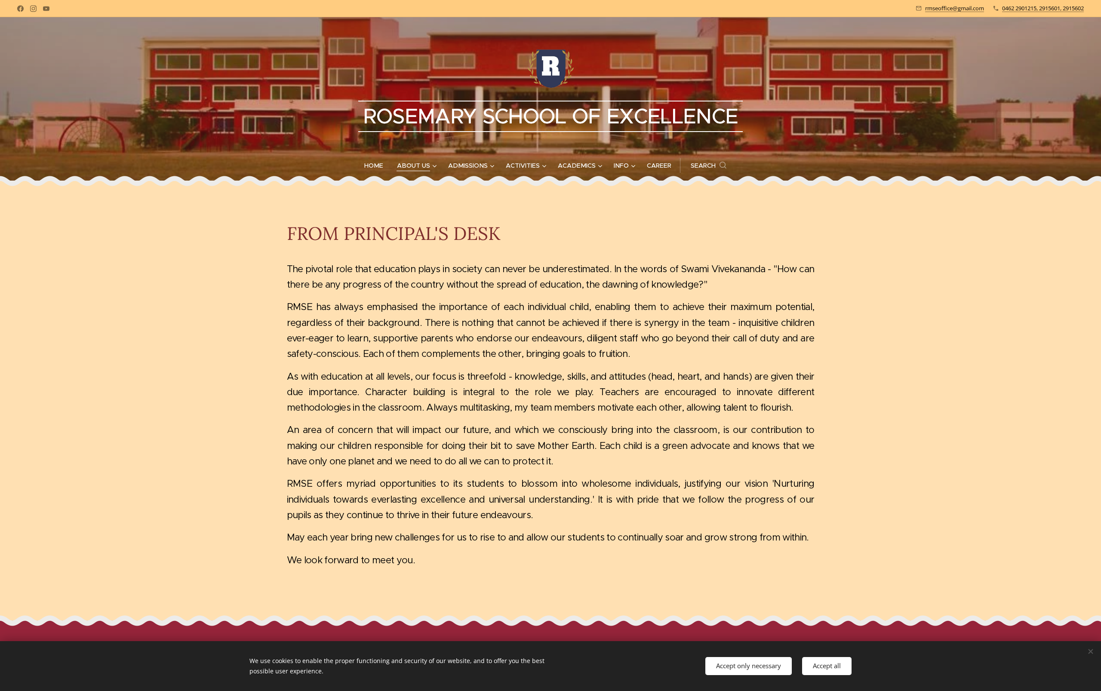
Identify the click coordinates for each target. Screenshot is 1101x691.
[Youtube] (46, 8)
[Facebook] (20, 8)
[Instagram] (33, 8)
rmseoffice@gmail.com (954, 8)
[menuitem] (377, 165)
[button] (708, 165)
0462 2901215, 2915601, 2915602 (1043, 8)
